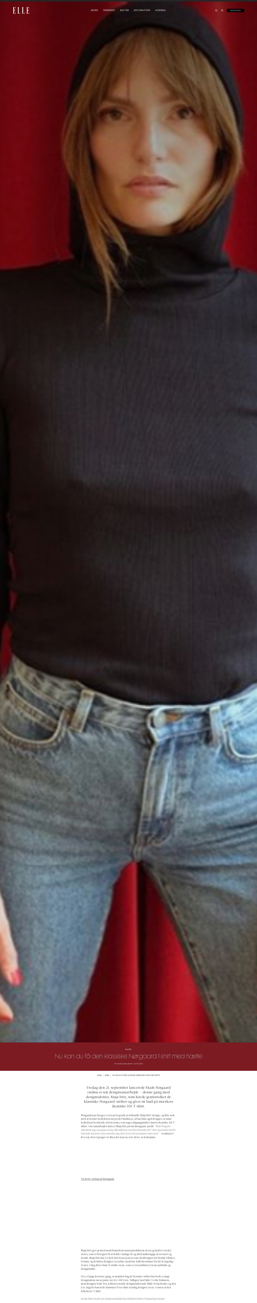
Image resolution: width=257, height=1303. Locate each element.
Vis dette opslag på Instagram (97, 1179)
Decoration (142, 10)
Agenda (160, 10)
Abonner (235, 10)
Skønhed (109, 10)
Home (99, 1075)
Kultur (124, 10)
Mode (94, 10)
